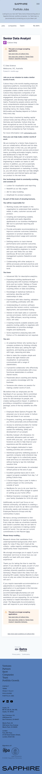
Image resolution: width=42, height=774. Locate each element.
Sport (5, 672)
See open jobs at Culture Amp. (19, 54)
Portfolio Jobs (8, 696)
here (28, 531)
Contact (5, 686)
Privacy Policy (7, 691)
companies (12, 26)
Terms (4, 688)
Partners (6, 669)
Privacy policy (16, 654)
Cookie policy (26, 654)
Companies (8, 675)
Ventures (6, 666)
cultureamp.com (30, 133)
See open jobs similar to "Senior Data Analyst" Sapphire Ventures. (21, 58)
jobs (3, 26)
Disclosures (7, 693)
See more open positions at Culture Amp (21, 634)
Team (5, 678)
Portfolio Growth (10, 681)
